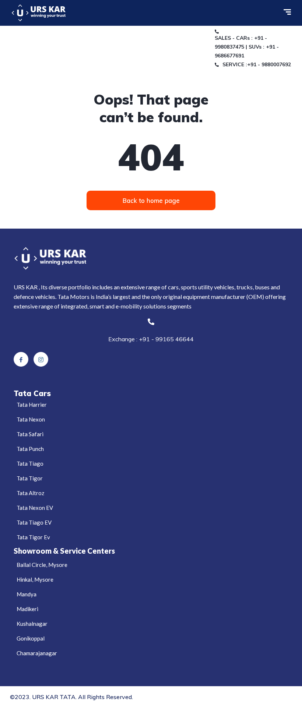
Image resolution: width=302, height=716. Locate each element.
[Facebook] (21, 359)
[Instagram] (41, 359)
